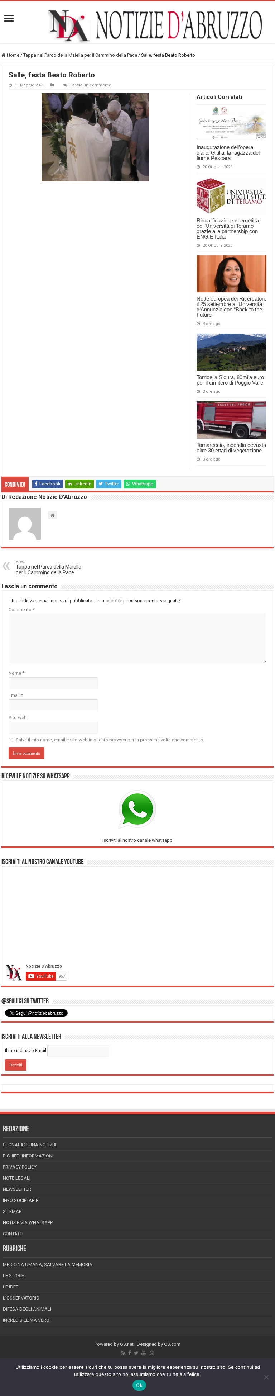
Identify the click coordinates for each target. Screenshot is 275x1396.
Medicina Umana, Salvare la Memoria (47, 1264)
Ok (139, 1385)
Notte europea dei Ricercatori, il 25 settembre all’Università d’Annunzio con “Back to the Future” (231, 307)
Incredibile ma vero (26, 1320)
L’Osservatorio (21, 1298)
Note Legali (16, 1178)
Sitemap (12, 1211)
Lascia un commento (90, 85)
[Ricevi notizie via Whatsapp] (152, 1353)
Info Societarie (20, 1200)
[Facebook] (129, 1353)
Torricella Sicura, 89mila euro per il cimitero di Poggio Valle (230, 380)
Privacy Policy (20, 1167)
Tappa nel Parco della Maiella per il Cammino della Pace (80, 55)
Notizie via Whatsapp (28, 1222)
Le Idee (10, 1286)
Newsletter (17, 1189)
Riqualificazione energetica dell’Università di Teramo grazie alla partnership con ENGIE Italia (228, 228)
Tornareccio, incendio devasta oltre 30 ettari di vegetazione (231, 447)
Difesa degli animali (27, 1309)
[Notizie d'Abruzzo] (137, 25)
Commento (22, 609)
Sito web (18, 717)
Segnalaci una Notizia (30, 1144)
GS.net (127, 1344)
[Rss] (123, 1353)
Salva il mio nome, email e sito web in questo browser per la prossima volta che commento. (110, 739)
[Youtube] (143, 1353)
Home (12, 55)
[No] (266, 1377)
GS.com (172, 1344)
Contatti (13, 1233)
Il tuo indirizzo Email (25, 1050)
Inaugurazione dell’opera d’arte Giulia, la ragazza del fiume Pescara (228, 152)
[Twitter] (136, 1353)
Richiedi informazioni (28, 1156)
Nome (16, 673)
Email (16, 695)
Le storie (13, 1275)
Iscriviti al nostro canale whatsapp (137, 840)
